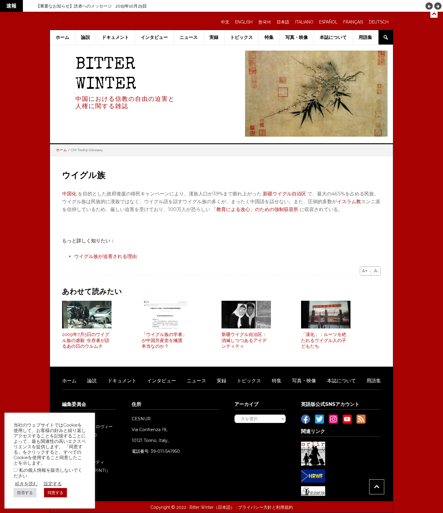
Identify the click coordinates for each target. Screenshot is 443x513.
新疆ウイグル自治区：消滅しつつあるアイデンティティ (244, 340)
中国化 (69, 194)
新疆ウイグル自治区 (284, 194)
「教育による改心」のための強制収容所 (255, 209)
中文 (225, 22)
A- (376, 271)
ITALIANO (304, 22)
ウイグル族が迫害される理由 (105, 256)
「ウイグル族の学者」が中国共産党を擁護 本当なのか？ (164, 340)
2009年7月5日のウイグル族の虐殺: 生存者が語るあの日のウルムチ (85, 340)
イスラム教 (349, 201)
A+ (365, 271)
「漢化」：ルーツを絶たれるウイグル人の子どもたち (323, 340)
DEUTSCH (378, 22)
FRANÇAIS (353, 22)
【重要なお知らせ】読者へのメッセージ (74, 6)
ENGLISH (244, 22)
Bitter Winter (105, 75)
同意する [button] (55, 492)
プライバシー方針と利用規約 (265, 507)
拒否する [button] (25, 492)
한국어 (264, 22)
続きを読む (26, 483)
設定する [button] (53, 483)
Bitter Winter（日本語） (212, 507)
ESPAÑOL (328, 22)
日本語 (283, 22)
